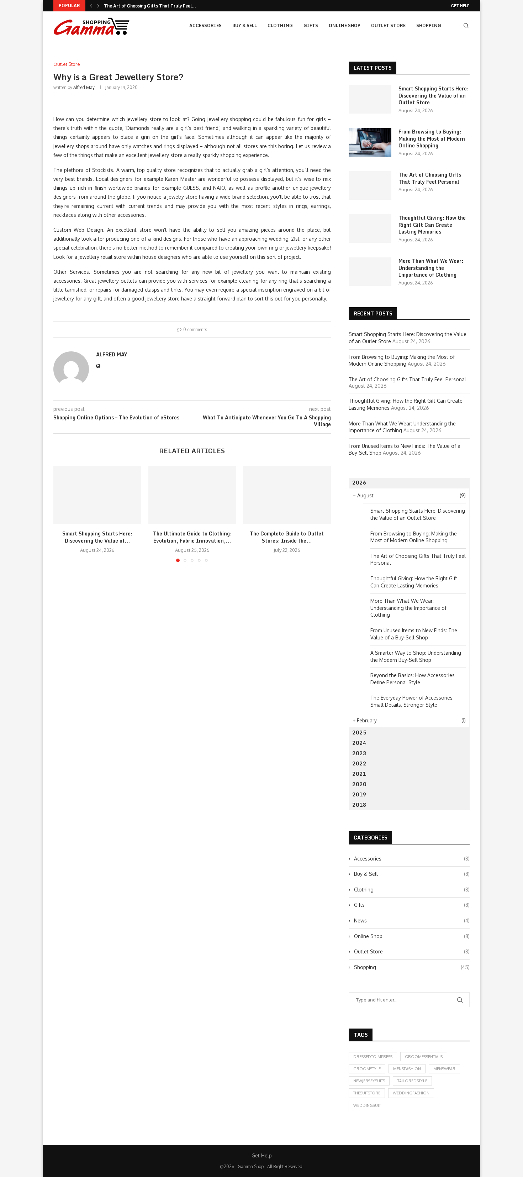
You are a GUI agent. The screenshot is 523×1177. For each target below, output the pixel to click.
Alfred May (84, 87)
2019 (359, 794)
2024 (359, 743)
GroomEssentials (424, 1056)
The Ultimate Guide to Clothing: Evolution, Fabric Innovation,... (192, 537)
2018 (359, 805)
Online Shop (344, 25)
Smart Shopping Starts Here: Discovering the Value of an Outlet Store (433, 95)
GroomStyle (367, 1068)
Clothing (280, 25)
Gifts (310, 25)
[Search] (466, 25)
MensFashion (407, 1068)
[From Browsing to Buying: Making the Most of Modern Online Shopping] (370, 142)
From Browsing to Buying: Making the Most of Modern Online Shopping (431, 138)
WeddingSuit (367, 1105)
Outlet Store (388, 25)
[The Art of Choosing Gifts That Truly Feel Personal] (370, 185)
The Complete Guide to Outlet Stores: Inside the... (287, 537)
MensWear (444, 1068)
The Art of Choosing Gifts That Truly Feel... (150, 5)
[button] (91, 5)
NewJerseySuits (369, 1080)
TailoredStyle (412, 1080)
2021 (359, 774)
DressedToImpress (372, 1056)
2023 (359, 753)
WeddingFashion (411, 1092)
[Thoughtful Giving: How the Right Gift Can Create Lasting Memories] (370, 228)
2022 (359, 763)
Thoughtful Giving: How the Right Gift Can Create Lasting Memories (432, 224)
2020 (359, 784)
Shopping (428, 25)
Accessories (205, 25)
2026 (359, 482)
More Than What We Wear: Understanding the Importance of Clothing (430, 267)
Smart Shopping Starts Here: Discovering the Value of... (97, 537)
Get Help (460, 5)
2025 (359, 732)
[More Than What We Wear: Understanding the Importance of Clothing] (370, 271)
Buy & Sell (244, 25)
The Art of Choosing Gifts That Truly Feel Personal (429, 178)
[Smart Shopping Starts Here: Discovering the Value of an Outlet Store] (97, 495)
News (412, 920)
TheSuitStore (366, 1092)
